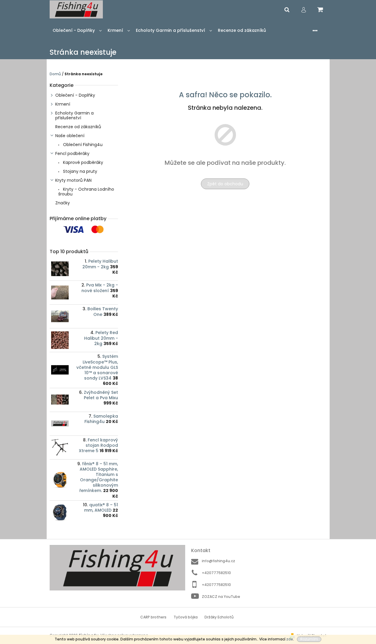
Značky (62, 203)
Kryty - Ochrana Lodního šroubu (86, 191)
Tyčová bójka (186, 617)
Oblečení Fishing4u (82, 145)
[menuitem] (77, 30)
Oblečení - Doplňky (75, 95)
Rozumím (309, 639)
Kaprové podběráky (82, 162)
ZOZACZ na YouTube (221, 596)
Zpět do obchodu (225, 184)
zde (289, 639)
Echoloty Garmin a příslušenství (74, 115)
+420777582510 (216, 572)
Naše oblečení (69, 136)
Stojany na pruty (79, 171)
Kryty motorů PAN (73, 180)
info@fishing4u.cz (218, 560)
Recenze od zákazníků (78, 127)
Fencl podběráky (72, 153)
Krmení (62, 104)
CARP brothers (153, 617)
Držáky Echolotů (219, 617)
